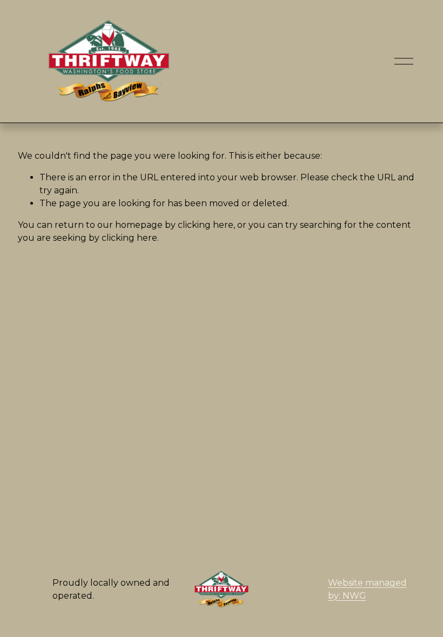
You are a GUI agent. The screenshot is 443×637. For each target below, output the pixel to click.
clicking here (205, 225)
